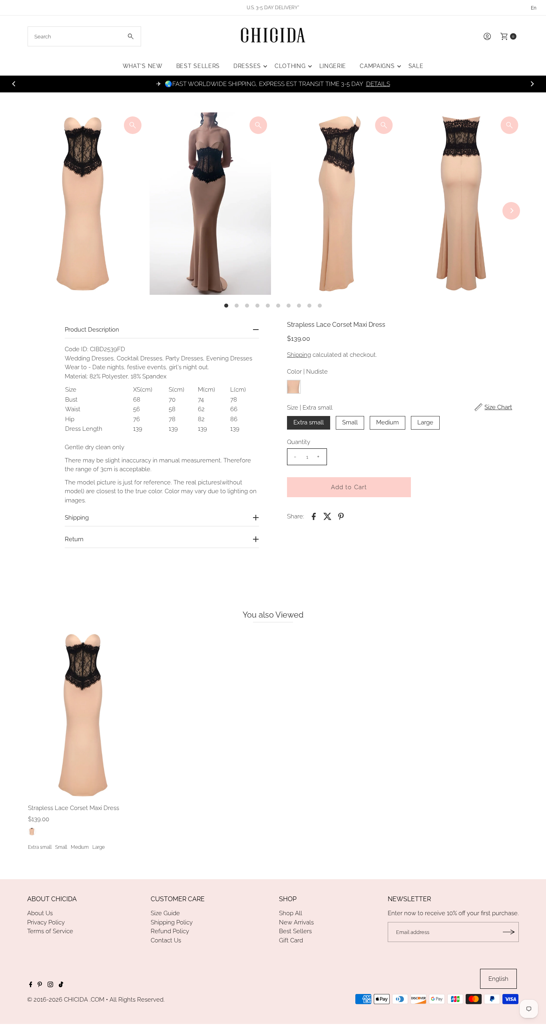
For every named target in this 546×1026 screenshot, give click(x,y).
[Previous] (14, 84)
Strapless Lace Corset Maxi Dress (73, 808)
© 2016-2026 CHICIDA (57, 999)
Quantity (298, 442)
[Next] (532, 84)
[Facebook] (30, 985)
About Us (40, 913)
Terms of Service (50, 931)
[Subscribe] (509, 932)
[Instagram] (50, 985)
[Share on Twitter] (327, 516)
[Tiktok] (61, 985)
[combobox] (84, 36)
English (498, 978)
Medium (387, 422)
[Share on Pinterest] (341, 516)
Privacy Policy (46, 922)
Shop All (290, 913)
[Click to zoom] (132, 125)
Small (350, 422)
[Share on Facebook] (314, 516)
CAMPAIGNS (377, 66)
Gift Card (291, 940)
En (533, 8)
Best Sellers (295, 931)
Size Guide (165, 913)
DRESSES (247, 66)
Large (425, 422)
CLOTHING (290, 66)
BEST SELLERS (198, 66)
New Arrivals (296, 922)
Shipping (299, 354)
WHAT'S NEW (143, 66)
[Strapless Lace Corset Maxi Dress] (84, 715)
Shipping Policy (172, 922)
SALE (416, 66)
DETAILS (378, 84)
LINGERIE (333, 66)
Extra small (308, 422)
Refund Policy (170, 931)
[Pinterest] (40, 985)
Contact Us (166, 940)
